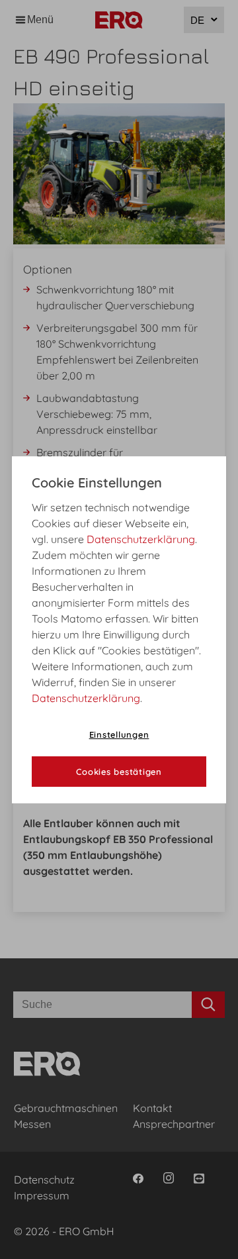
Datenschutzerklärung (141, 539)
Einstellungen (119, 734)
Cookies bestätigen (119, 771)
